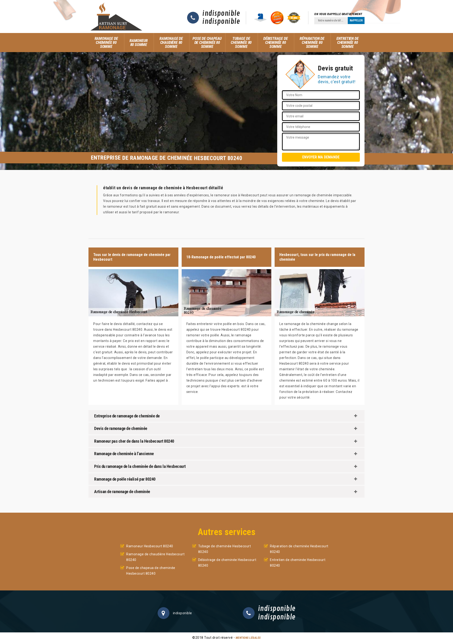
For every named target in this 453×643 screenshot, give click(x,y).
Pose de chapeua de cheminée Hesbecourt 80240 (150, 570)
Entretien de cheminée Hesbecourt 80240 (297, 562)
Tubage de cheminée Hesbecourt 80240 (224, 549)
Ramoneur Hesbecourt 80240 (149, 546)
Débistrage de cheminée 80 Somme (275, 42)
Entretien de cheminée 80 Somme (347, 42)
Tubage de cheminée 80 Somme (241, 42)
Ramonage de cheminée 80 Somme (106, 42)
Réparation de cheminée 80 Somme (312, 42)
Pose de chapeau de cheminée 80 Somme (207, 42)
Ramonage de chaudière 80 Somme (171, 42)
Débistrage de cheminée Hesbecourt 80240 (227, 562)
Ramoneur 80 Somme (138, 42)
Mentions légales (248, 637)
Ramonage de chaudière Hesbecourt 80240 (155, 557)
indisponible (221, 13)
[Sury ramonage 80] (116, 16)
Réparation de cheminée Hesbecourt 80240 (299, 549)
